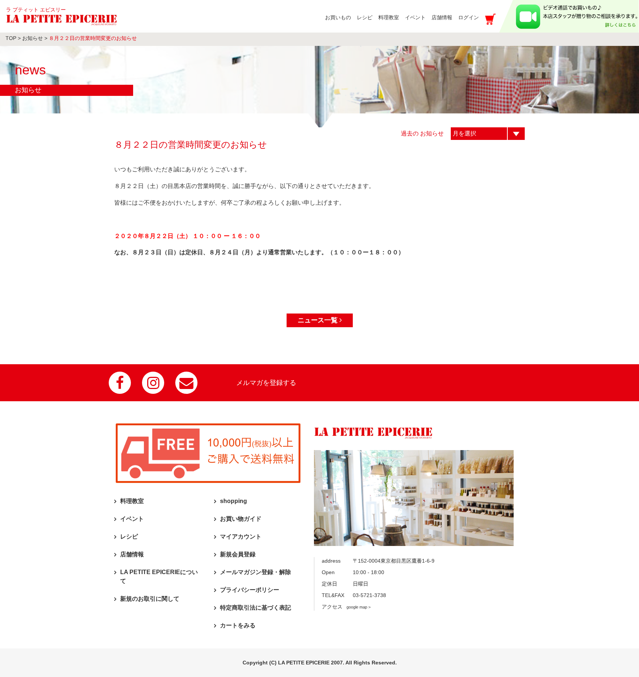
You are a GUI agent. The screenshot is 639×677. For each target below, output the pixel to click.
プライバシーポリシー (249, 590)
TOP (11, 38)
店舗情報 (132, 554)
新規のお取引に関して (149, 599)
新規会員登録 (238, 554)
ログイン (468, 17)
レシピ (129, 536)
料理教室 (132, 501)
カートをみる (238, 625)
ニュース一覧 (318, 320)
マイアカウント (240, 536)
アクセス (346, 607)
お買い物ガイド (240, 519)
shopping (233, 501)
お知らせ (32, 38)
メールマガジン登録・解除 (255, 572)
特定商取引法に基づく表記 (255, 607)
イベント (132, 519)
